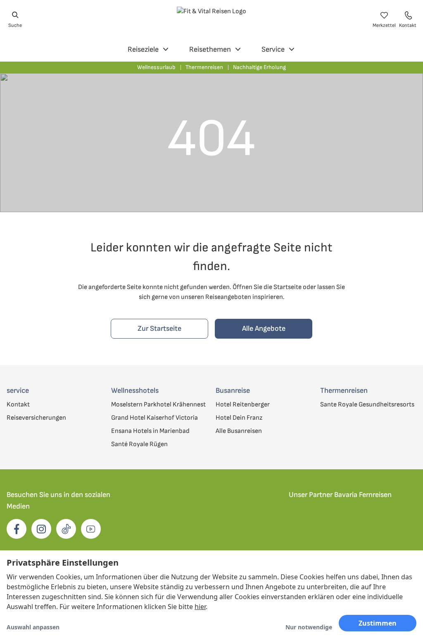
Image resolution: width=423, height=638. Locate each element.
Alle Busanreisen (239, 431)
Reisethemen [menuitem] (210, 49)
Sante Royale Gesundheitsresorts (367, 405)
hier (200, 606)
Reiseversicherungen (36, 418)
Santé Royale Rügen (139, 444)
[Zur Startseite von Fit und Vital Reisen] (211, 20)
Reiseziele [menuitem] (143, 49)
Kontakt (18, 405)
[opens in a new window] (16, 529)
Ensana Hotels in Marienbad (150, 431)
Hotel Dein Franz (239, 418)
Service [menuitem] (273, 49)
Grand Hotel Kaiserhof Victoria (154, 418)
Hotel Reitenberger (243, 405)
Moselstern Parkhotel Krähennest (158, 405)
